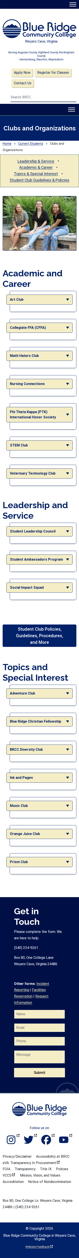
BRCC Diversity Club (26, 749)
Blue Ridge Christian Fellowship (35, 721)
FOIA (6, 1169)
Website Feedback (39, 1246)
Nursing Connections (27, 384)
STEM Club (19, 445)
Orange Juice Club (25, 834)
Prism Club (19, 862)
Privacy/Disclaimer (17, 1156)
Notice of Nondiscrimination (49, 1182)
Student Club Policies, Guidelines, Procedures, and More (39, 635)
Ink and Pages (21, 778)
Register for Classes (53, 72)
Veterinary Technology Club (33, 473)
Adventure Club (22, 693)
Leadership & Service (36, 161)
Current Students (30, 144)
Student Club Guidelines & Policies (39, 180)
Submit (39, 1073)
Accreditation (13, 1182)
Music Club (19, 806)
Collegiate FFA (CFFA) (28, 328)
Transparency (25, 1169)
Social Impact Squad (27, 587)
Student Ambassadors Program (36, 559)
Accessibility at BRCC (53, 1156)
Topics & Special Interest (36, 174)
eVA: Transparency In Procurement (31, 1163)
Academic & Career (36, 167)
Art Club (16, 299)
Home (7, 144)
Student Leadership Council (33, 531)
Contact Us (22, 83)
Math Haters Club (24, 356)
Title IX (46, 1169)
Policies (62, 1169)
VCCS (9, 1175)
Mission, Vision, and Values (40, 1175)
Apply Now (22, 72)
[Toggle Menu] (73, 4)
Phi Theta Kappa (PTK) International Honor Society (33, 414)
